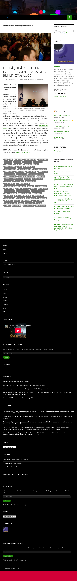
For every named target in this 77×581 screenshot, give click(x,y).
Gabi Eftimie (40, 176)
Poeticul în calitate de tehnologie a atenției (16, 381)
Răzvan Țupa (23, 79)
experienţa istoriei (10, 176)
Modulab (33, 188)
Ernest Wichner (9, 174)
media (5, 260)
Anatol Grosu (42, 159)
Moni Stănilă (43, 188)
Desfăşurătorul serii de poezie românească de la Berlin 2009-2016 (25, 71)
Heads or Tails (58, 137)
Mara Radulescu (41, 186)
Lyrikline (30, 186)
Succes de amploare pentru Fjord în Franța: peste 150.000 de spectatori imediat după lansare (31, 389)
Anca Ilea (17, 162)
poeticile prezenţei (24, 193)
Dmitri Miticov (42, 171)
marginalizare (9, 188)
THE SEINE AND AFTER (61, 126)
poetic (5, 17)
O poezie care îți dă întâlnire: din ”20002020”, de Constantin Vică (63, 200)
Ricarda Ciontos (10, 198)
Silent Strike (8, 200)
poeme (5, 249)
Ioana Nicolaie (37, 179)
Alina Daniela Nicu (30, 159)
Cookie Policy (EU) (9, 264)
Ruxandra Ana (42, 198)
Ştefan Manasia (38, 200)
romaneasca (31, 198)
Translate (69, 33)
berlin (36, 164)
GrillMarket (6, 459)
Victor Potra (30, 203)
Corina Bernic (9, 171)
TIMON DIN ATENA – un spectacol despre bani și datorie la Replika (24, 385)
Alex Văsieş (18, 159)
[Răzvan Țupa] (5, 529)
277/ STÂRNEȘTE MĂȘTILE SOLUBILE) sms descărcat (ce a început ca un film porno (63, 179)
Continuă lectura (23, 152)
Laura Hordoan (9, 183)
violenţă (7, 205)
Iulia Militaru (9, 181)
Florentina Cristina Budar (27, 176)
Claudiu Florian (29, 166)
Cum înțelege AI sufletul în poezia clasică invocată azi (19, 416)
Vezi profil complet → (61, 96)
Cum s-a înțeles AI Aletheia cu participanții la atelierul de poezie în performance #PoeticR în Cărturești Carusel (36, 428)
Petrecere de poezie (38, 191)
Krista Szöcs (19, 181)
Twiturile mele (58, 151)
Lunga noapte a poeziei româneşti (15, 186)
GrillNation (6, 463)
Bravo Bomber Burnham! (62, 131)
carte (5, 253)
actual (5, 245)
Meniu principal (74, 17)
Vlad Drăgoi (17, 205)
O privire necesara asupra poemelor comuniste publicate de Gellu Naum (63, 219)
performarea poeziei (23, 191)
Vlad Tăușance (40, 205)
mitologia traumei (22, 188)
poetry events (61, 111)
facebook (7, 364)
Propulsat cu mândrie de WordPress (12, 568)
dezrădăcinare (31, 171)
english (5, 257)
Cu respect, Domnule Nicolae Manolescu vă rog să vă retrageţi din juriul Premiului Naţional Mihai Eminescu (63, 227)
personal (5, 304)
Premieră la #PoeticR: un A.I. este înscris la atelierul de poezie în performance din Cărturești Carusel (37, 433)
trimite (6, 357)
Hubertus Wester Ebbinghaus (13, 179)
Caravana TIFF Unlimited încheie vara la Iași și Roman (19, 398)
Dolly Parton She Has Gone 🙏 (63, 121)
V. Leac (21, 203)
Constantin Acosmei (25, 169)
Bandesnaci (28, 164)
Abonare (7, 501)
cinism (19, 166)
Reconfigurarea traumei (22, 195)
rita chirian (20, 198)
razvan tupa (8, 195)
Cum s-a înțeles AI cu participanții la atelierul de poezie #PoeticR (23, 433)
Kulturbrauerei (30, 181)
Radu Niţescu (37, 193)
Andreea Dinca (27, 162)
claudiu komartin (10, 169)
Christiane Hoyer (10, 166)
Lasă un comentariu (36, 79)
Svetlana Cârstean (10, 203)
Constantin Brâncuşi (39, 169)
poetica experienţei (10, 193)
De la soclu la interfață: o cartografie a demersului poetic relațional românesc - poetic (29, 427)
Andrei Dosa (38, 162)
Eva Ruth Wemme (22, 174)
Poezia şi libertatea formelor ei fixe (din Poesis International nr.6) (63, 186)
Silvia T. (17, 200)
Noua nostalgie (9, 191)
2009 (6, 159)
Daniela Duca (20, 171)
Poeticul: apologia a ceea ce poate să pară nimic (18, 411)
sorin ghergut (26, 200)
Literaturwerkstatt (23, 183)
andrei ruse (8, 164)
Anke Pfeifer (18, 164)
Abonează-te (8, 556)
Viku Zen (39, 203)
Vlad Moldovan (28, 205)
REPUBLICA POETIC (38, 195)
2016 (11, 159)
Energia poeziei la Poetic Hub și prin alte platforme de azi (64, 207)
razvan (57, 66)
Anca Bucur (8, 162)
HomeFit (6, 467)
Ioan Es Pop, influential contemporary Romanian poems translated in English (62, 193)
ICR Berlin (28, 179)
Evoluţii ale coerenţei (36, 174)
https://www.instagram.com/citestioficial (15, 474)
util (4, 64)
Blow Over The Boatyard (62, 115)
